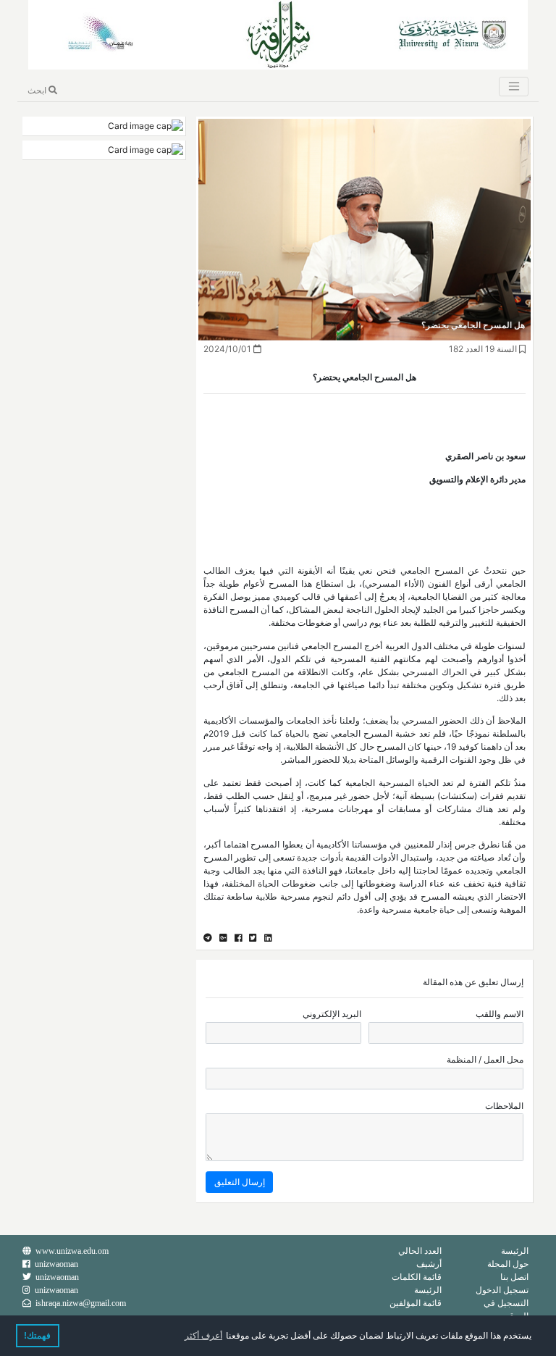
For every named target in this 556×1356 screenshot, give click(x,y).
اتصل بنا (514, 1276)
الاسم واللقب (499, 1013)
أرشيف (429, 1263)
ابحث (38, 90)
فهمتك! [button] (37, 1336)
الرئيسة (514, 1250)
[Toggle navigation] (513, 86)
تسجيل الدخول (502, 1289)
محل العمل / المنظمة (485, 1059)
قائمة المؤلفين (415, 1302)
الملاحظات (504, 1105)
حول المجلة (507, 1263)
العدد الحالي (420, 1250)
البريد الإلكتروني (332, 1013)
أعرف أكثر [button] (203, 1336)
